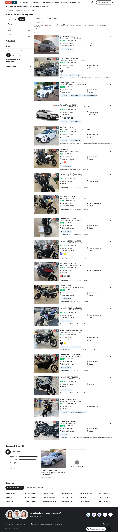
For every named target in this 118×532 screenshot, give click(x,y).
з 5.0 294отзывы (18, 452)
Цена (8, 46)
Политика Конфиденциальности (41, 524)
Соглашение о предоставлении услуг (17, 524)
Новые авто (36, 2)
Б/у (15, 19)
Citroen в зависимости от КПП (36, 488)
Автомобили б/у (25, 2)
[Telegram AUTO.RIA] (88, 515)
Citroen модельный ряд (14, 488)
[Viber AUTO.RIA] (99, 515)
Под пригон (11, 24)
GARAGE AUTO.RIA (61, 2)
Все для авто (47, 2)
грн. (19, 55)
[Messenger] (94, 515)
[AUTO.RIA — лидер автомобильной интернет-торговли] (11, 2)
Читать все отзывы (77, 466)
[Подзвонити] (110, 515)
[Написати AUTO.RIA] (105, 515)
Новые (22, 19)
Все (9, 19)
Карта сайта (58, 524)
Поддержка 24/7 (75, 2)
